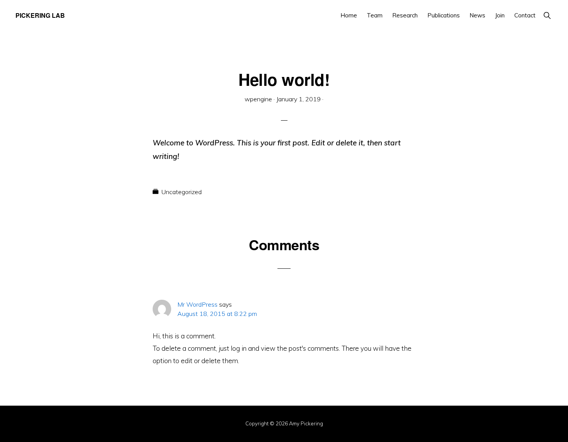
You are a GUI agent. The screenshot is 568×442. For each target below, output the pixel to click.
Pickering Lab (40, 15)
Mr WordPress (197, 304)
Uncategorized (182, 192)
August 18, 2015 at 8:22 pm (217, 313)
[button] (547, 15)
